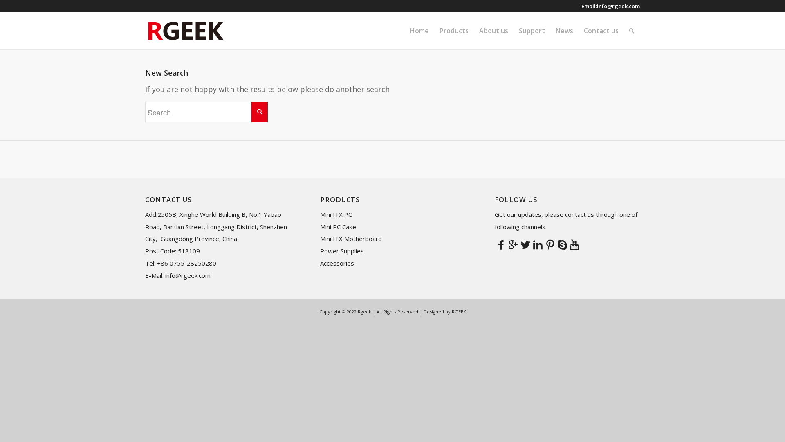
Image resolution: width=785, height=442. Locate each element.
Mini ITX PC (336, 214)
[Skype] (562, 244)
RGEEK (459, 312)
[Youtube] (574, 244)
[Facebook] (501, 244)
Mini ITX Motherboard (351, 239)
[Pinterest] (550, 244)
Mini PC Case (338, 227)
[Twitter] (525, 244)
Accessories (337, 263)
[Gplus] (513, 244)
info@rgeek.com (618, 6)
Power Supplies (342, 251)
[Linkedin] (538, 244)
